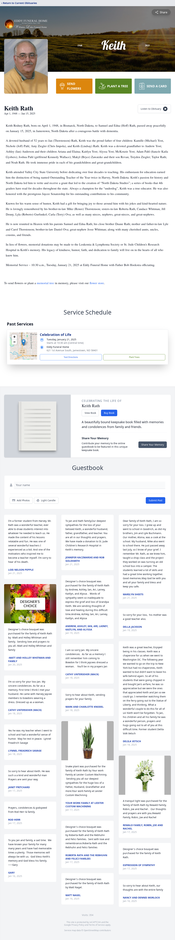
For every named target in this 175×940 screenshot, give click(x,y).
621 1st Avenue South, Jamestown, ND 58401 (72, 350)
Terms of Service (97, 924)
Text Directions (71, 357)
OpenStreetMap (91, 930)
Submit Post (155, 500)
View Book (90, 412)
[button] (23, 342)
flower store (97, 283)
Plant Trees (134, 357)
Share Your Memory (152, 444)
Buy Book (109, 412)
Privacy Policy (77, 924)
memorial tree (45, 283)
